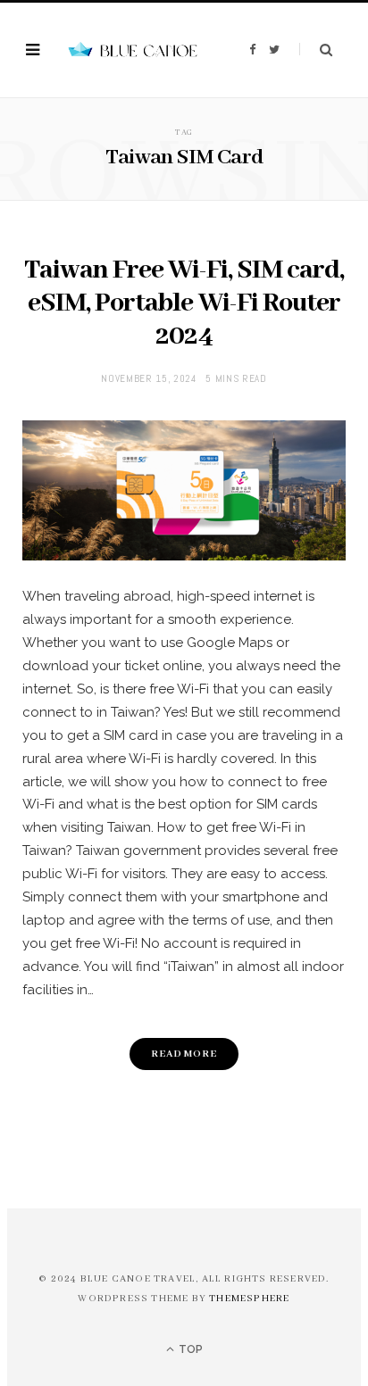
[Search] (315, 49)
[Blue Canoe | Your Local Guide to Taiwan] (131, 50)
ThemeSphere (249, 1298)
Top (189, 1349)
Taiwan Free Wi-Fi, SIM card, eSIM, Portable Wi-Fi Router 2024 (184, 303)
